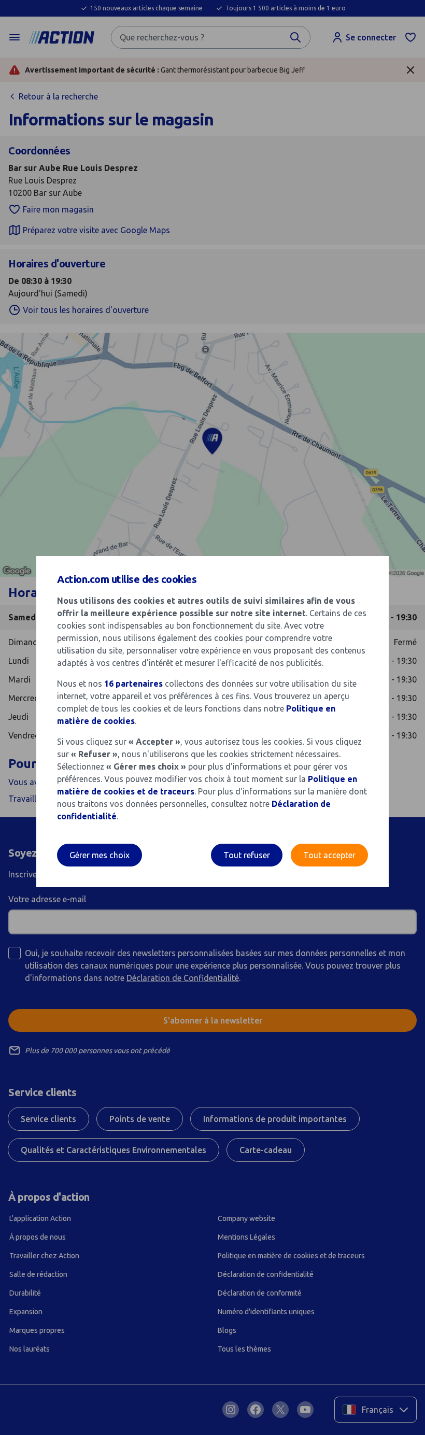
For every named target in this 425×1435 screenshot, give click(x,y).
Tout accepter (329, 855)
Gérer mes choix (99, 855)
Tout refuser (246, 855)
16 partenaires (133, 683)
